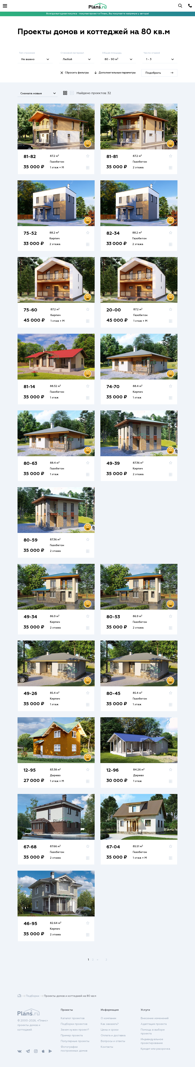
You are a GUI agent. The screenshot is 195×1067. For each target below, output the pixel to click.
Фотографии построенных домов (74, 1049)
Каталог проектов (73, 1018)
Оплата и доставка (113, 1035)
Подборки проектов (74, 1024)
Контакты (107, 1047)
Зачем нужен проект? (75, 1029)
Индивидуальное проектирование (152, 1041)
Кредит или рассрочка (155, 1049)
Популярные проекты (75, 1041)
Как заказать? (110, 1024)
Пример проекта (72, 1035)
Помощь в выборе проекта (153, 1031)
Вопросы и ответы (113, 1041)
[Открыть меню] (5, 5)
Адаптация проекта (154, 1024)
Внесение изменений (155, 1018)
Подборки (32, 996)
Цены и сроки (109, 1029)
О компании (108, 1018)
